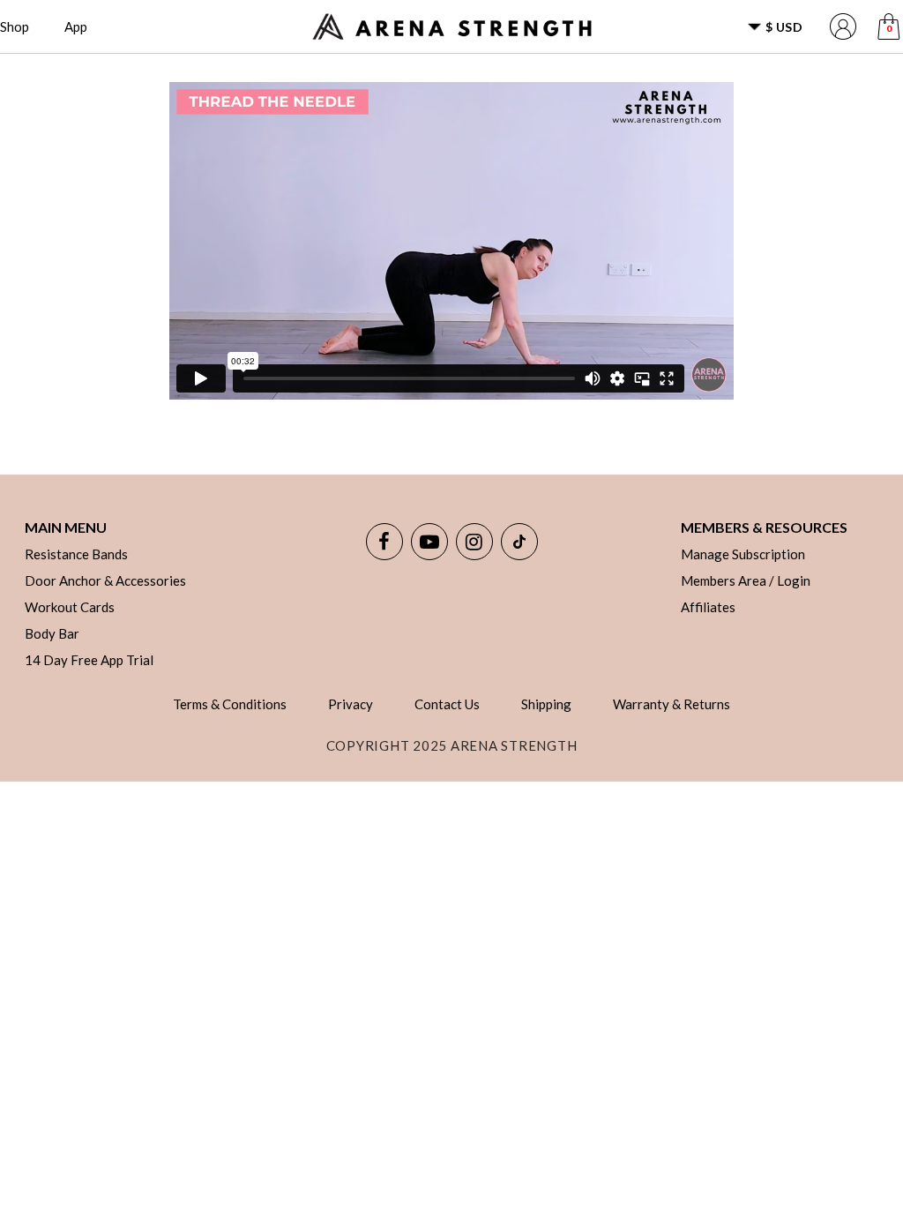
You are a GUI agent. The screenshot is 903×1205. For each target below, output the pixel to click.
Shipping (546, 704)
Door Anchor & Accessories (105, 580)
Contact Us (447, 704)
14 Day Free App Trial (89, 660)
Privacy (350, 704)
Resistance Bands (76, 554)
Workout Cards (70, 607)
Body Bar (52, 633)
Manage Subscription (743, 554)
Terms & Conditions (230, 704)
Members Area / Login (745, 580)
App (75, 26)
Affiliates (708, 607)
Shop (14, 26)
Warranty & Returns (671, 704)
